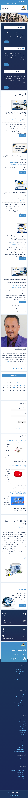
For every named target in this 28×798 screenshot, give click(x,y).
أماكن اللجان (23, 726)
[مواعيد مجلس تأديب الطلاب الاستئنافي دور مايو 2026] (15, 148)
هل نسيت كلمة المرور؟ (20, 426)
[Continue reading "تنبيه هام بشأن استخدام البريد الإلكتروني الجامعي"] (18, 474)
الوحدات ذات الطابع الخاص (18, 751)
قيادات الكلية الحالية (20, 669)
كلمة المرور (23, 413)
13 (16, 308)
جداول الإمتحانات (22, 722)
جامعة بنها (7, 792)
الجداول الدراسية (22, 719)
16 (3, 385)
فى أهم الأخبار (16, 461)
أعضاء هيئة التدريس (20, 758)
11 (6, 306)
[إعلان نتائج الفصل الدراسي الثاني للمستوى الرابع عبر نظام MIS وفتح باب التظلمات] (15, 271)
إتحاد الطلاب (23, 732)
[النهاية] (11, 308)
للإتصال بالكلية (17, 650)
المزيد (6, 41)
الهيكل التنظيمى (21, 673)
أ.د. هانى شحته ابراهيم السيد (20, 364)
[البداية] (24, 306)
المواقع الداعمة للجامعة (19, 679)
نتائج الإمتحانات (22, 730)
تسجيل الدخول (21, 3)
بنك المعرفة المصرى (20, 778)
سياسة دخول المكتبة (20, 772)
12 (3, 306)
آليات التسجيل (21, 700)
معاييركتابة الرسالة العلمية (18, 705)
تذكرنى (24, 419)
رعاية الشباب (23, 734)
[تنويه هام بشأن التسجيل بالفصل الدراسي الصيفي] (15, 185)
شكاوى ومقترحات (20, 677)
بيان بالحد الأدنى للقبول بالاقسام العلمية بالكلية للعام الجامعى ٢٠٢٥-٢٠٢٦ (16, 492)
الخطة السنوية (21, 747)
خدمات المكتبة (21, 776)
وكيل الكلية (22, 694)
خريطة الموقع (17, 654)
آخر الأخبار (20, 120)
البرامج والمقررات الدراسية (18, 702)
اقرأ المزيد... (22, 135)
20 (14, 387)
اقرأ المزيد (22, 605)
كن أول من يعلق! (14, 120)
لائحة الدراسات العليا (20, 696)
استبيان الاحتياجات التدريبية (7, 3)
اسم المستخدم (22, 408)
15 (7, 385)
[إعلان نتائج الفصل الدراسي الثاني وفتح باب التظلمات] (15, 105)
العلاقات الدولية (16, 659)
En (15, 3)
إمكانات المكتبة (21, 774)
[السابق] (21, 306)
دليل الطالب (21, 698)
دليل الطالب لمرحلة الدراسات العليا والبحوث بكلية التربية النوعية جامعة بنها (15, 441)
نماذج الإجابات (23, 728)
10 (24, 385)
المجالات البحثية (21, 675)
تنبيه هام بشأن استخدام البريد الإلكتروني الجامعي (16, 466)
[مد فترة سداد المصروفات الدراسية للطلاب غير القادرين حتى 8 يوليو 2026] (15, 228)
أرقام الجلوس (23, 724)
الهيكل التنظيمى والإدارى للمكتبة (17, 770)
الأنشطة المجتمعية (20, 749)
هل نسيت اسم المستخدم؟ (20, 428)
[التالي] (14, 308)
